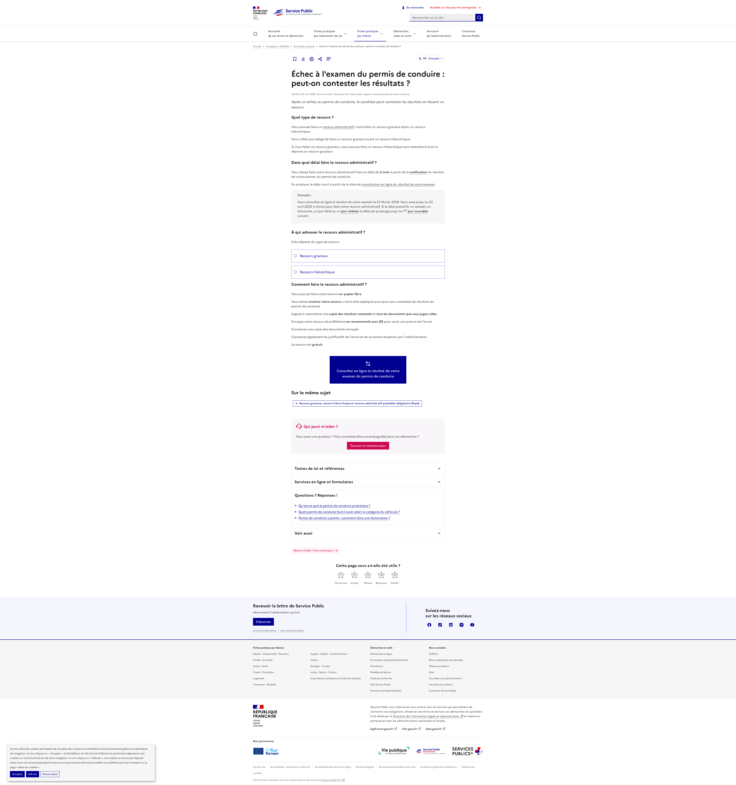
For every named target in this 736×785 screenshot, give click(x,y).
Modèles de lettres (380, 672)
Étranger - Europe (320, 666)
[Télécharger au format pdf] (303, 59)
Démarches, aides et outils (402, 33)
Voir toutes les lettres (292, 630)
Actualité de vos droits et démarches (285, 33)
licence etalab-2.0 (331, 780)
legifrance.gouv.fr (381, 729)
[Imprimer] (311, 59)
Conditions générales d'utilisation (438, 767)
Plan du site (259, 767)
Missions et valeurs (439, 666)
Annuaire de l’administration (439, 33)
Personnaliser (50, 774)
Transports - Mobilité (277, 46)
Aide (431, 672)
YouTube (472, 625)
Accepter (17, 774)
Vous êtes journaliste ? (441, 684)
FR (431, 59)
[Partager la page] (320, 59)
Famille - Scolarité (263, 660)
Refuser (32, 774)
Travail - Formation (263, 672)
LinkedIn (451, 625)
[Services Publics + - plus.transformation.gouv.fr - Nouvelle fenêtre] (467, 751)
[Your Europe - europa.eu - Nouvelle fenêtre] (267, 751)
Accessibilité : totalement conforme (290, 767)
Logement (258, 678)
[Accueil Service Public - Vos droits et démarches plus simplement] (299, 16)
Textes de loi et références (319, 468)
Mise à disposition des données (446, 660)
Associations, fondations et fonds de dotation (335, 678)
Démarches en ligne (381, 654)
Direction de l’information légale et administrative (426, 716)
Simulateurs (376, 666)
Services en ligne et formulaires (324, 482)
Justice (314, 660)
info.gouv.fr (409, 729)
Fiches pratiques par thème (367, 33)
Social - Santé (260, 666)
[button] (328, 59)
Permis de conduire (304, 46)
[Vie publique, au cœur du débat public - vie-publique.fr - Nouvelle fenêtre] (394, 751)
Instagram (461, 625)
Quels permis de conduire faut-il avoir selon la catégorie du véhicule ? (349, 511)
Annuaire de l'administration (386, 690)
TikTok (440, 625)
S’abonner (263, 621)
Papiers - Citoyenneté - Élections (271, 654)
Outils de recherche (381, 678)
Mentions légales (365, 767)
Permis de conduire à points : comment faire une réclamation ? (344, 518)
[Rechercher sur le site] (479, 17)
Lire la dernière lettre (264, 630)
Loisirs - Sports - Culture (323, 672)
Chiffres (433, 654)
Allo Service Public (380, 684)
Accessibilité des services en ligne (333, 767)
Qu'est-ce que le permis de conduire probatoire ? (334, 505)
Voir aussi (303, 533)
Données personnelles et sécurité (397, 767)
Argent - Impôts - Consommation (328, 654)
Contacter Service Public (471, 33)
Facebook (429, 625)
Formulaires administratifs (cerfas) (389, 660)
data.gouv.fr (434, 729)
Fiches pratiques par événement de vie (328, 33)
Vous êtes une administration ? (445, 678)
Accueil (257, 46)
